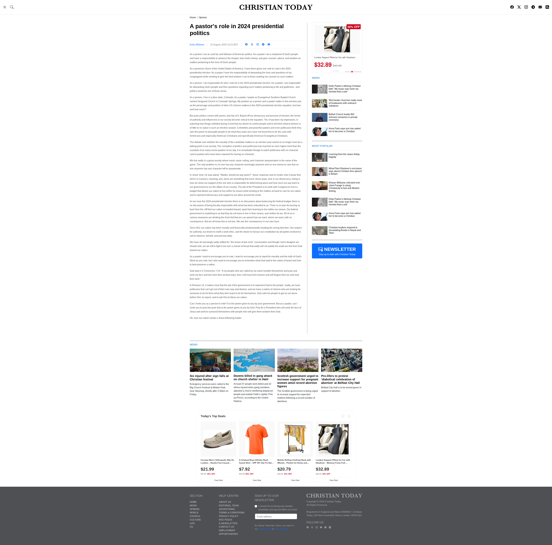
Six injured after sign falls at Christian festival (209, 377)
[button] (4, 7)
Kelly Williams (197, 44)
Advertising (227, 509)
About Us (225, 502)
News (193, 505)
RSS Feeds (225, 520)
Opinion (203, 17)
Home (193, 17)
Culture (195, 520)
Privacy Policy (228, 516)
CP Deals (335, 71)
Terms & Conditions (232, 512)
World (194, 512)
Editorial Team (229, 505)
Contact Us (226, 527)
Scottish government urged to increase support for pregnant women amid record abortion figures (297, 381)
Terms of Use (265, 529)
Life (192, 523)
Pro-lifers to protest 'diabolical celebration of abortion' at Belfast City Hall (340, 379)
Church (195, 516)
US (191, 527)
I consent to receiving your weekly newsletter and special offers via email (277, 508)
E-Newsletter (228, 523)
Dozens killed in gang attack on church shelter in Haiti (253, 377)
